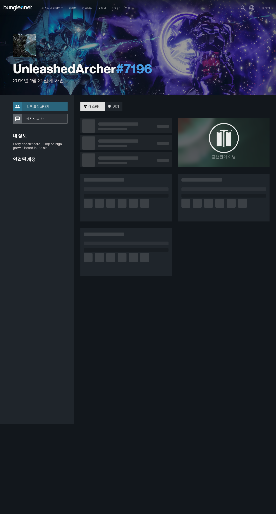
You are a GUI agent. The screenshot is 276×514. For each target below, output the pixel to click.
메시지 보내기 (35, 118)
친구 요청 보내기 (37, 106)
